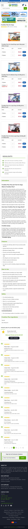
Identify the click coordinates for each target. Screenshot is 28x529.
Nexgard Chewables (5, 479)
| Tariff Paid (14, 2)
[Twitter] (3, 506)
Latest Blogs (12, 517)
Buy (24, 55)
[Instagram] (6, 506)
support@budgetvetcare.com (7, 503)
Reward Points (5, 517)
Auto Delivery (14, 519)
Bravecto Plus (20, 488)
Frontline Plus (4, 477)
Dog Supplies (5, 476)
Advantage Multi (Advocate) (16, 486)
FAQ (22, 510)
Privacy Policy (14, 512)
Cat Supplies (5, 484)
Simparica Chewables (5, 481)
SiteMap (8, 519)
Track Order (24, 0)
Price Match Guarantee (13, 515)
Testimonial (17, 517)
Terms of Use (20, 512)
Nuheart (23, 479)
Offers (19, 519)
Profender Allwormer (5, 486)
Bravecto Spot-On (4, 488)
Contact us (11, 510)
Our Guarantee (18, 513)
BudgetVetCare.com (13, 527)
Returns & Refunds (10, 513)
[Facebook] (1, 506)
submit (22, 457)
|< (4, 447)
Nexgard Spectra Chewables (13, 477)
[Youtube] (11, 506)
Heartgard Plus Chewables (15, 479)
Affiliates (23, 517)
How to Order (17, 510)
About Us (6, 510)
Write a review (14, 338)
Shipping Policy (7, 512)
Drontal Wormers (12, 488)
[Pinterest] (8, 506)
